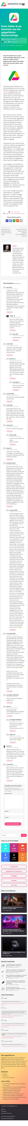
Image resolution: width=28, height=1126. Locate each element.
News (18, 212)
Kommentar (8, 793)
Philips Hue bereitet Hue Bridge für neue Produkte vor (14, 953)
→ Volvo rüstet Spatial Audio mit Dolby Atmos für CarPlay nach (14, 1046)
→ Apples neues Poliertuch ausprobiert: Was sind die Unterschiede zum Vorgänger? (12, 1016)
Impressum (6, 1076)
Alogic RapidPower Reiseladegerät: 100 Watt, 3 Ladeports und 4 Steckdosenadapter (16, 976)
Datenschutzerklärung (8, 1077)
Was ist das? (20, 45)
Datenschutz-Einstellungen (7, 1118)
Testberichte (14, 866)
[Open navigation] (23, 4)
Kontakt (14, 880)
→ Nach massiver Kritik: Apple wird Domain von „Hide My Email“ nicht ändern (12, 1026)
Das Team (14, 885)
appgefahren (8, 213)
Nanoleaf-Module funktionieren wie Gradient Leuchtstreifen (13, 908)
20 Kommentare (13, 41)
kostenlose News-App (13, 1066)
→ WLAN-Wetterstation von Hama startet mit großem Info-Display (13, 1004)
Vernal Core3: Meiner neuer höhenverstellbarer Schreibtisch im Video (15, 988)
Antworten (9, 312)
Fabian (5, 42)
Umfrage (5, 92)
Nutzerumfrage (21, 213)
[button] (7, 220)
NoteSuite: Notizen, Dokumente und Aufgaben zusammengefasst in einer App (21, 233)
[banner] (11, 4)
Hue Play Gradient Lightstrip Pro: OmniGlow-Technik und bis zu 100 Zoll (13, 930)
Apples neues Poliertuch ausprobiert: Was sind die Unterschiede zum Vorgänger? (16, 970)
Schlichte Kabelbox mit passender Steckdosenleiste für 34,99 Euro (14, 965)
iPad (15, 212)
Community (14, 213)
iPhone (12, 212)
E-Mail (7, 817)
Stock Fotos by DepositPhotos (8, 1116)
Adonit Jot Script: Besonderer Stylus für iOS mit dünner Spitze (6, 232)
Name (7, 811)
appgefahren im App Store (14, 871)
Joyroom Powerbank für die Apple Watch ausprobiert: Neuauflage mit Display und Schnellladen (15, 982)
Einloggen (14, 876)
